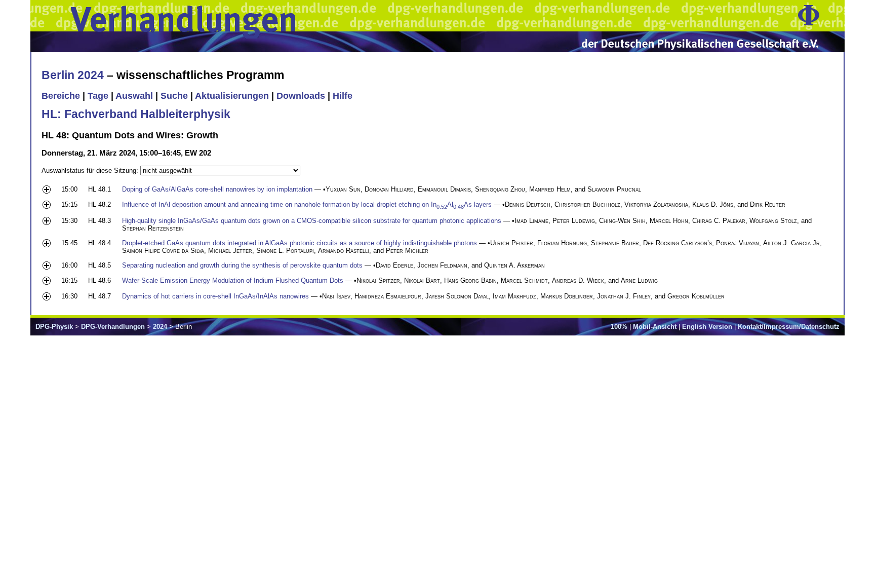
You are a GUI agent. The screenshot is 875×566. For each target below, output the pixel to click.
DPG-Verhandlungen (113, 326)
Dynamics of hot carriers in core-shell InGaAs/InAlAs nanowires (215, 296)
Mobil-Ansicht (655, 326)
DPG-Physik (54, 326)
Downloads (300, 96)
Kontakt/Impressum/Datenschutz (789, 326)
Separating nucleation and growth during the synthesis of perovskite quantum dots (242, 265)
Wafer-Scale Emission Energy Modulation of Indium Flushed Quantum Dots (232, 280)
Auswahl (134, 96)
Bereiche (61, 96)
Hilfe (342, 96)
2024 (160, 326)
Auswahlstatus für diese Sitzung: (91, 170)
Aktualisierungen (232, 96)
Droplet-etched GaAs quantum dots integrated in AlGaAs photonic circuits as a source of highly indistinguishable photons (299, 243)
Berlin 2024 (73, 75)
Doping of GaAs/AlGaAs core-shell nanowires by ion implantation (217, 189)
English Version (707, 326)
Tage (98, 96)
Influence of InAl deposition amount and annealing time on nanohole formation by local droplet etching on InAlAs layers (307, 204)
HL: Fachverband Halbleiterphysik (136, 114)
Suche (174, 96)
